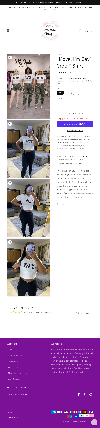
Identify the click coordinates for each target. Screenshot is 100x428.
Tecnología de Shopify (86, 421)
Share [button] (62, 204)
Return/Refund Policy (16, 355)
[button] (8, 30)
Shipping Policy (13, 361)
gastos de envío (65, 81)
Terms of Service (13, 379)
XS (60, 93)
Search (9, 350)
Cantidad (60, 99)
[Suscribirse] (47, 394)
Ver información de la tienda (71, 163)
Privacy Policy (12, 367)
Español (12, 417)
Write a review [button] (82, 313)
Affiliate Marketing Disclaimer (19, 373)
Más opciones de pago (75, 130)
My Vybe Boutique (73, 421)
